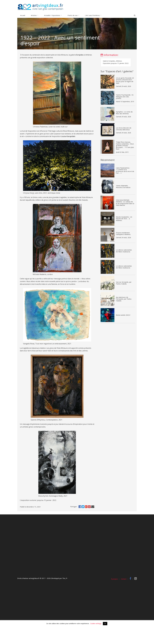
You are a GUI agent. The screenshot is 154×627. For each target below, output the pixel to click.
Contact (123, 579)
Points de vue (73, 15)
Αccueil (22, 15)
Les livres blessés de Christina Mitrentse (123, 129)
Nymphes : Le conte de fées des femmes (124, 113)
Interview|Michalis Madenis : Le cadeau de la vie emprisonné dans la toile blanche (125, 202)
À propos (114, 579)
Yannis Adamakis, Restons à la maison (123, 186)
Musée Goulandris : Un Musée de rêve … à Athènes (124, 218)
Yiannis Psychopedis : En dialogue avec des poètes (124, 96)
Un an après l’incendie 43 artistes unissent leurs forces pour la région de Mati (125, 80)
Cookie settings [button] (95, 623)
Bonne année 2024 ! (123, 315)
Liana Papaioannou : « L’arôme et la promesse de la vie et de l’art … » (125, 170)
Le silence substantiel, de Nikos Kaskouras (124, 251)
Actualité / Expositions (52, 15)
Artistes (34, 15)
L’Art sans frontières (92, 15)
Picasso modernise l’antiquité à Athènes (123, 233)
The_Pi (64, 578)
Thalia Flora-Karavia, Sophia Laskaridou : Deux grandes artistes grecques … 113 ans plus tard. (125, 145)
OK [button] (105, 623)
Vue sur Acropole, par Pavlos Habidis (123, 283)
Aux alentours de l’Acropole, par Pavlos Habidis (123, 299)
